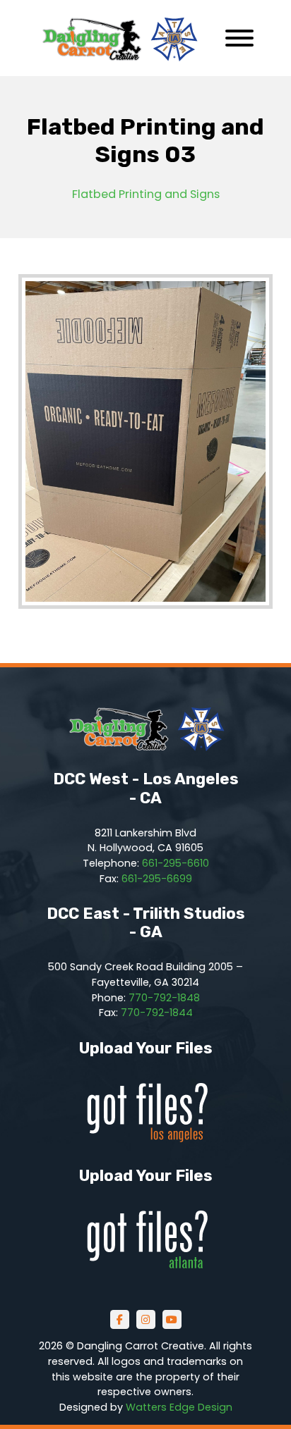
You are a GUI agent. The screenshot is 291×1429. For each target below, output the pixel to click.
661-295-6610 (175, 863)
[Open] (239, 38)
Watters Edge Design (179, 1407)
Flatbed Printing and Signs (146, 194)
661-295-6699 (156, 879)
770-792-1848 (164, 998)
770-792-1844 (157, 1013)
